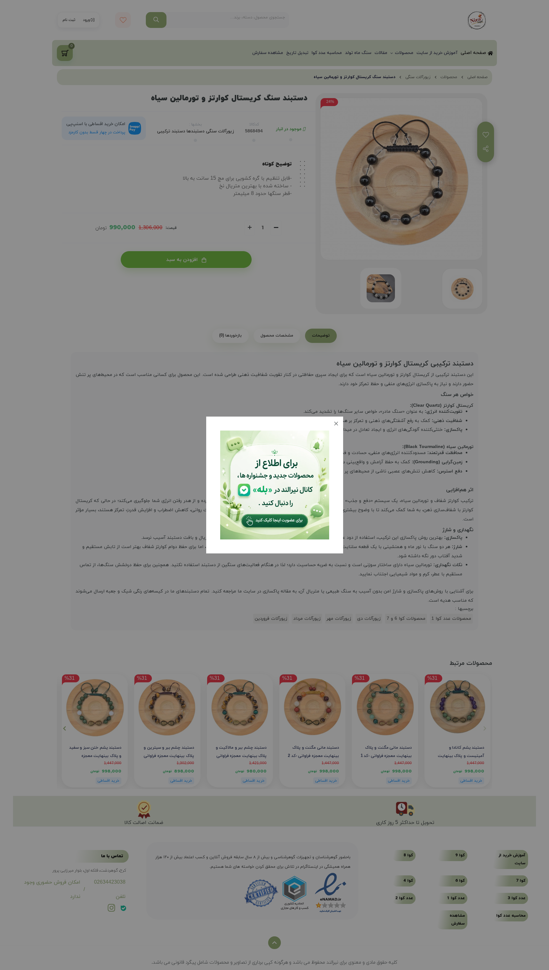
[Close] (336, 424)
